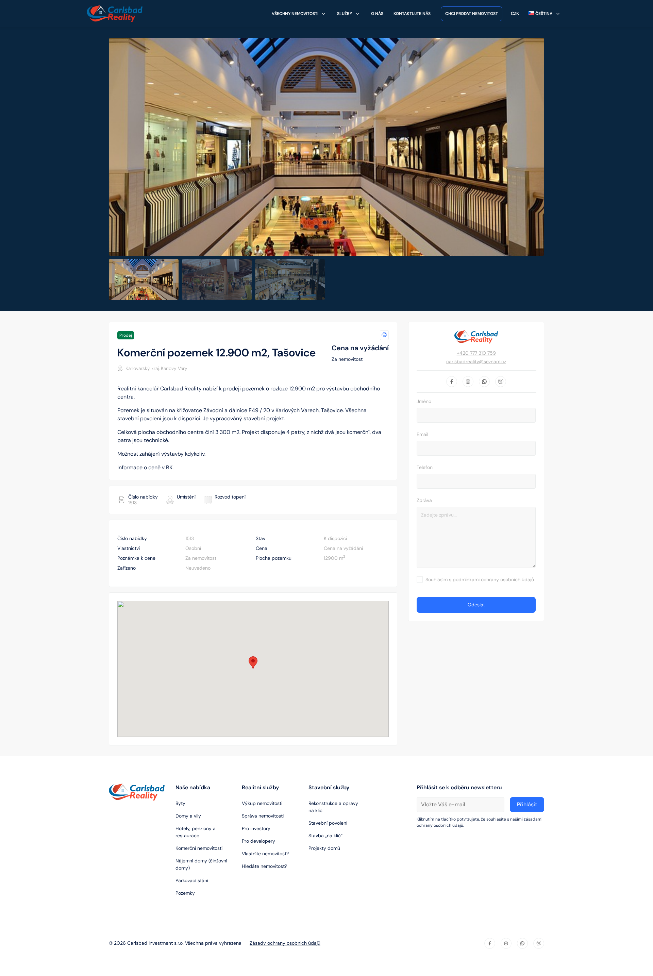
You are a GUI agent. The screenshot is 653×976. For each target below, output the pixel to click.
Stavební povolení (327, 823)
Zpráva (424, 500)
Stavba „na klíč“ (325, 835)
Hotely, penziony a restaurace (195, 832)
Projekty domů (324, 848)
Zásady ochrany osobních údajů (285, 943)
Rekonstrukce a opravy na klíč (333, 806)
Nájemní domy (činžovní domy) (201, 864)
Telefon (425, 467)
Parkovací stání (191, 880)
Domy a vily (188, 816)
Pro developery (258, 841)
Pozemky (185, 893)
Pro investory (256, 828)
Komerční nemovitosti (198, 848)
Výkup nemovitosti (262, 803)
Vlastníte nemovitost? (265, 854)
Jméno (424, 401)
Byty (180, 803)
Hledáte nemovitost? (264, 866)
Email (422, 434)
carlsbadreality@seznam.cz (476, 361)
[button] (253, 662)
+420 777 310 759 (476, 353)
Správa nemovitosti (263, 816)
